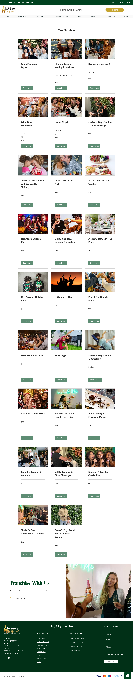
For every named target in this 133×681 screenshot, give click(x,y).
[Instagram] (5, 658)
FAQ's (39, 655)
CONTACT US (41, 658)
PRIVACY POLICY (76, 646)
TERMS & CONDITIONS (78, 642)
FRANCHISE (41, 652)
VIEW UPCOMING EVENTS (121, 2)
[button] (61, 16)
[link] (33, 65)
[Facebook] (8, 658)
